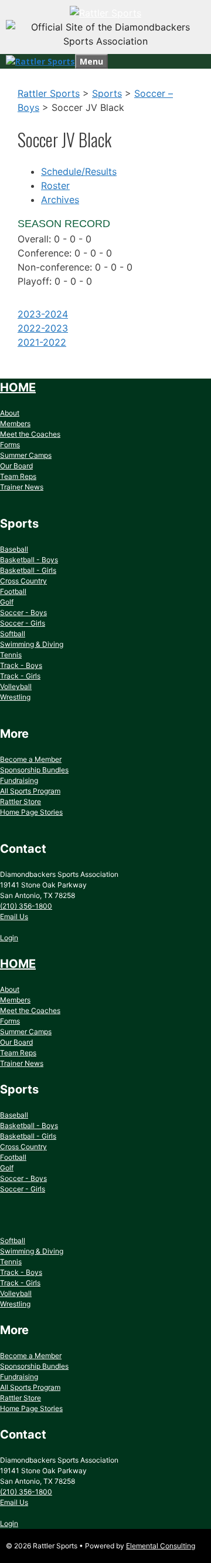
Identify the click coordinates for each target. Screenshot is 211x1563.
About (9, 413)
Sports (107, 93)
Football (13, 591)
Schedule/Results (79, 171)
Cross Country (23, 580)
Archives (60, 199)
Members (15, 423)
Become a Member (31, 759)
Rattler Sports (49, 93)
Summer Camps (26, 455)
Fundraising (19, 780)
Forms (10, 444)
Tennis (11, 654)
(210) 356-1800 (26, 906)
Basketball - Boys (29, 559)
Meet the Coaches (30, 434)
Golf (6, 601)
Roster (55, 185)
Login (9, 937)
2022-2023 (43, 328)
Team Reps (18, 476)
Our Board (16, 465)
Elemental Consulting (160, 1545)
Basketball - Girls (28, 570)
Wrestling (15, 697)
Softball (12, 633)
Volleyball (16, 686)
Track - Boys (21, 665)
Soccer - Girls (22, 623)
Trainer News (21, 486)
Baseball (14, 549)
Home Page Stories (31, 812)
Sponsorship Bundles (34, 769)
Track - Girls (20, 675)
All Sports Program (30, 790)
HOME (18, 387)
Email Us (14, 916)
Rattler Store (20, 801)
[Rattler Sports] (105, 13)
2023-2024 (43, 314)
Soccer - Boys (23, 612)
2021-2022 (42, 342)
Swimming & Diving (31, 644)
